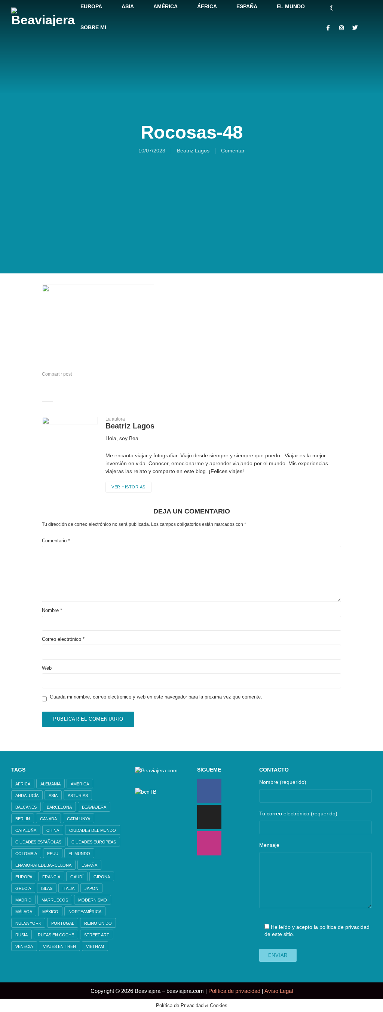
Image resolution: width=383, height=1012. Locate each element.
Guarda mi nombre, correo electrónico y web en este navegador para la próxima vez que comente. (156, 697)
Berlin (22, 818)
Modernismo (92, 900)
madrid (23, 900)
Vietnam (95, 946)
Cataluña (25, 830)
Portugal (62, 923)
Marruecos (55, 900)
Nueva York (28, 923)
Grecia (23, 888)
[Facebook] (209, 791)
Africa (22, 784)
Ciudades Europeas (93, 842)
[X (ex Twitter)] (209, 817)
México (50, 911)
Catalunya (78, 818)
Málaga (23, 911)
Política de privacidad (234, 991)
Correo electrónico (63, 639)
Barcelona (59, 807)
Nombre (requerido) (282, 782)
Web (47, 668)
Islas (46, 888)
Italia (68, 888)
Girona (102, 877)
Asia (53, 795)
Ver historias (128, 487)
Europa (23, 877)
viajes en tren (59, 946)
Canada (48, 818)
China (52, 830)
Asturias (78, 795)
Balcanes (26, 807)
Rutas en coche (56, 935)
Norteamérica (84, 911)
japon (91, 888)
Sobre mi (93, 27)
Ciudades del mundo (92, 830)
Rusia (21, 935)
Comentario (56, 540)
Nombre (52, 610)
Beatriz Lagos (193, 151)
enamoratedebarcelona (43, 865)
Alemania (50, 784)
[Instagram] (209, 843)
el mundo (79, 853)
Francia (51, 877)
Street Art (96, 935)
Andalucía (27, 795)
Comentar (233, 151)
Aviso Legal (278, 991)
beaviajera (94, 807)
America (80, 784)
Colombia (26, 853)
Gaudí (76, 877)
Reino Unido (98, 923)
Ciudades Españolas (38, 842)
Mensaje (269, 845)
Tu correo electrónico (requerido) (298, 813)
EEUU (52, 853)
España (89, 865)
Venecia (24, 946)
